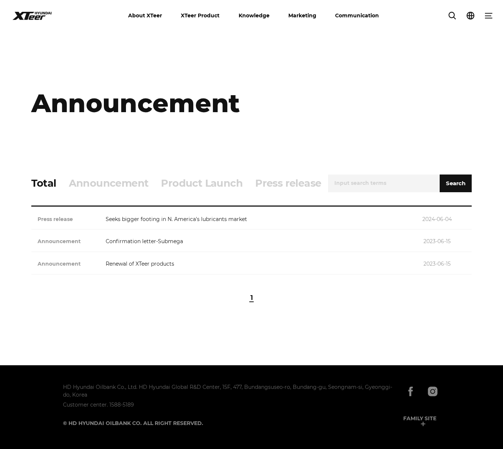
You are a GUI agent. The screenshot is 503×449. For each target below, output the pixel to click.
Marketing (302, 15)
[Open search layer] (452, 16)
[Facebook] (410, 392)
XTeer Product (200, 15)
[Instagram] (432, 392)
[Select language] (470, 16)
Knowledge (254, 15)
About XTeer (145, 15)
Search (455, 183)
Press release (288, 183)
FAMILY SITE (419, 418)
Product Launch (202, 183)
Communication (357, 15)
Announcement (109, 183)
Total (43, 183)
